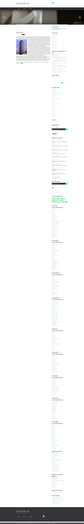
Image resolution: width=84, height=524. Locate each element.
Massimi (53, 383)
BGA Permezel (54, 479)
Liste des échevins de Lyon (56, 498)
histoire (63, 201)
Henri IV (53, 246)
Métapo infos (64, 65)
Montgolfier (54, 336)
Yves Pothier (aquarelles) (56, 467)
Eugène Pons (54, 294)
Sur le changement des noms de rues (58, 499)
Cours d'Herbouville (55, 282)
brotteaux (53, 200)
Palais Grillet (54, 252)
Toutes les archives (54, 47)
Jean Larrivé (54, 442)
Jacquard (53, 278)
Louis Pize (53, 291)
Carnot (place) (54, 249)
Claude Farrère (54, 439)
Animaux (53, 89)
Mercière (53, 247)
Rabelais (53, 432)
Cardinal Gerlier (54, 301)
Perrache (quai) (54, 259)
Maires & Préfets (54, 103)
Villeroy (53, 435)
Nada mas (53, 69)
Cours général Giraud (55, 177)
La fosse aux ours (55, 484)
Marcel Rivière (54, 145)
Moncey (53, 428)
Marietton (53, 404)
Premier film (54, 384)
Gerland (53, 359)
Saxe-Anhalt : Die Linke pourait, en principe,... (59, 63)
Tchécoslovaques (54, 172)
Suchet (53, 251)
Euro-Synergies (55, 55)
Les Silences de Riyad (55, 58)
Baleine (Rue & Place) (55, 302)
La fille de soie (54, 462)
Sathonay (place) (54, 226)
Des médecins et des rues (56, 503)
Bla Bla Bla (53, 71)
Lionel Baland (54, 63)
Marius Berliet (54, 381)
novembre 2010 (54, 44)
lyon (19, 63)
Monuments (54, 108)
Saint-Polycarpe (54, 231)
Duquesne (53, 334)
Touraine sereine (59, 69)
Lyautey (53, 345)
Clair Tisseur (54, 360)
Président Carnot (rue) (55, 250)
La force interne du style (56, 68)
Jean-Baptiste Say (55, 228)
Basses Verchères (55, 303)
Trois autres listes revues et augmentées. (58, 71)
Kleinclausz (53, 385)
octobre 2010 (54, 46)
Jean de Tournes (54, 255)
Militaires (53, 107)
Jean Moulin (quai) (55, 216)
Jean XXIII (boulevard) (55, 386)
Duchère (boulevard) (55, 418)
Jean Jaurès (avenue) (55, 363)
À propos (30, 8)
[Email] (53, 3)
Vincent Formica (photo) (56, 470)
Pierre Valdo (54, 308)
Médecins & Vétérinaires (56, 106)
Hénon (53, 140)
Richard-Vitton (54, 441)
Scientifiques (54, 113)
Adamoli (53, 233)
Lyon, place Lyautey (55, 453)
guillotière (58, 198)
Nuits (53, 284)
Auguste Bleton (54, 287)
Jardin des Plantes (55, 229)
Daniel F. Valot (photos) (55, 464)
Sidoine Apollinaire (55, 402)
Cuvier (53, 333)
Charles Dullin (54, 263)
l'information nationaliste (57, 57)
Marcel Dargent (54, 390)
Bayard (53, 256)
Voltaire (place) (54, 152)
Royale (53, 211)
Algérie (53, 212)
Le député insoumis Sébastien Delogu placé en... (60, 56)
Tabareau (53, 276)
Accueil (19, 8)
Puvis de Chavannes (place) (56, 343)
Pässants (53, 367)
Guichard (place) (54, 440)
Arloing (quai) (54, 409)
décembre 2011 (54, 38)
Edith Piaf (53, 416)
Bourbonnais (54, 406)
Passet (53, 160)
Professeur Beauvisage (55, 389)
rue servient (42, 62)
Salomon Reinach (54, 371)
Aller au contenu (3, 0)
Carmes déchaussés (55, 325)
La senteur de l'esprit (63, 58)
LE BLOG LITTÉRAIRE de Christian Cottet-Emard (59, 61)
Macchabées (54, 306)
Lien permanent (20, 62)
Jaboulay (53, 355)
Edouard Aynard (54, 436)
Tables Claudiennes (55, 223)
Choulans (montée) (55, 317)
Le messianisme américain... (56, 65)
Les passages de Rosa (55, 460)
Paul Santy (53, 388)
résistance (54, 201)
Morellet (53, 332)
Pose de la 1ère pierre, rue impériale (58, 497)
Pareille (53, 217)
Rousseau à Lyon (54, 502)
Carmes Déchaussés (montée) (57, 164)
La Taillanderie (54, 481)
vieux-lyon (58, 201)
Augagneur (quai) (55, 444)
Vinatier (53, 427)
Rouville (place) (54, 220)
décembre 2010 (54, 43)
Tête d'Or (53, 339)
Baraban (53, 431)
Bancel (53, 425)
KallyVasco (63, 68)
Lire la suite (61, 29)
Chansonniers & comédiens (56, 93)
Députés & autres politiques (56, 94)
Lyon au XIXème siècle (55, 454)
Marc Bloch (53, 369)
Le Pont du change (55, 477)
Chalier (53, 393)
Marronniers (54, 264)
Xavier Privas (54, 379)
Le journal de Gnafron (55, 455)
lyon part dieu (38, 62)
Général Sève (54, 214)
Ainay (53, 257)
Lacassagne (54, 446)
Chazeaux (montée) (55, 315)
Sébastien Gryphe (55, 364)
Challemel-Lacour (55, 362)
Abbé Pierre (54, 411)
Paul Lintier (54, 268)
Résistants (53, 111)
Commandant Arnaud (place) (56, 285)
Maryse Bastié (54, 392)
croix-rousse (63, 198)
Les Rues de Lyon (23, 3)
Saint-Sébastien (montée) (56, 221)
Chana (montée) (54, 310)
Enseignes (53, 97)
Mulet (53, 219)
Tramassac (53, 311)
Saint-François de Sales (55, 261)
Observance (54, 316)
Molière (53, 348)
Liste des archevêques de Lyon (57, 501)
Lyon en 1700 (54, 469)
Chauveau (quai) (54, 401)
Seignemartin (54, 168)
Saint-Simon (54, 407)
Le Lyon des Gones (55, 465)
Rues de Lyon (54, 463)
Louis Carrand (54, 322)
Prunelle (53, 230)
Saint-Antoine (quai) (55, 245)
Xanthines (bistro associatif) (56, 459)
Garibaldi (53, 346)
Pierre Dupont (54, 234)
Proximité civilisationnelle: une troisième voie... (59, 54)
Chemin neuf (54, 324)
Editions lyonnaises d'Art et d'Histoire (58, 480)
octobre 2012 (54, 34)
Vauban (53, 337)
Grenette (53, 254)
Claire (53, 413)
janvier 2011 (54, 42)
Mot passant (54, 485)
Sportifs (53, 115)
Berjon (53, 414)
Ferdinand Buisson (55, 426)
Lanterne (53, 215)
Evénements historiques (56, 98)
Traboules (53, 486)
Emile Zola (53, 266)
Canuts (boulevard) (55, 292)
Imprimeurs (54, 99)
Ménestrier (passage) (55, 224)
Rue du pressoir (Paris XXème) (57, 492)
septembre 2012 (54, 35)
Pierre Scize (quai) (55, 405)
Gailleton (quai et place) (55, 265)
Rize (52, 430)
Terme (53, 210)
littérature (61, 200)
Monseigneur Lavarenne (56, 321)
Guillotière (53, 357)
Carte (54, 120)
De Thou (53, 225)
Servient (19, 32)
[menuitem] (19, 8)
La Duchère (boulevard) (55, 156)
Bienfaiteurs (30, 62)
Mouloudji (53, 415)
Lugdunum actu (54, 468)
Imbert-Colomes (54, 209)
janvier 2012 (54, 37)
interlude (53, 102)
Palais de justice (54, 313)
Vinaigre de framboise (55, 66)
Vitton (53, 347)
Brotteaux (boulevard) (55, 338)
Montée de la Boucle (55, 281)
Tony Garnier (54, 380)
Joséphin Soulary (54, 286)
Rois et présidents (55, 112)
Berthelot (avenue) (55, 358)
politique (53, 198)
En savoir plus (53, 523)
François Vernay (54, 318)
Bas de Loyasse (54, 312)
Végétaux (53, 116)
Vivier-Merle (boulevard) (56, 445)
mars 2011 (53, 39)
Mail (52, 289)
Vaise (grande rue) (55, 410)
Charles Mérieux (54, 368)
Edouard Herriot (54, 149)
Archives (24, 8)
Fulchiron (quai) (54, 307)
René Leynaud (54, 235)
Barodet (53, 280)
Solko (53, 458)
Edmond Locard (54, 320)
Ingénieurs (53, 101)
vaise (57, 200)
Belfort (53, 290)
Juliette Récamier (54, 342)
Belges (53, 341)
